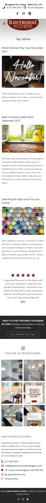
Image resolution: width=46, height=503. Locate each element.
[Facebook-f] (17, 12)
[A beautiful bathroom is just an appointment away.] (34, 370)
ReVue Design (23, 494)
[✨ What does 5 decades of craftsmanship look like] (34, 393)
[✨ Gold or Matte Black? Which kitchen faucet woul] (11, 415)
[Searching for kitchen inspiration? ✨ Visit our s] (34, 415)
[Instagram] (23, 12)
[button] (23, 334)
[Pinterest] (29, 12)
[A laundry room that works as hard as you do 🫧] (11, 370)
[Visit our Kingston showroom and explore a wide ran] (11, 393)
